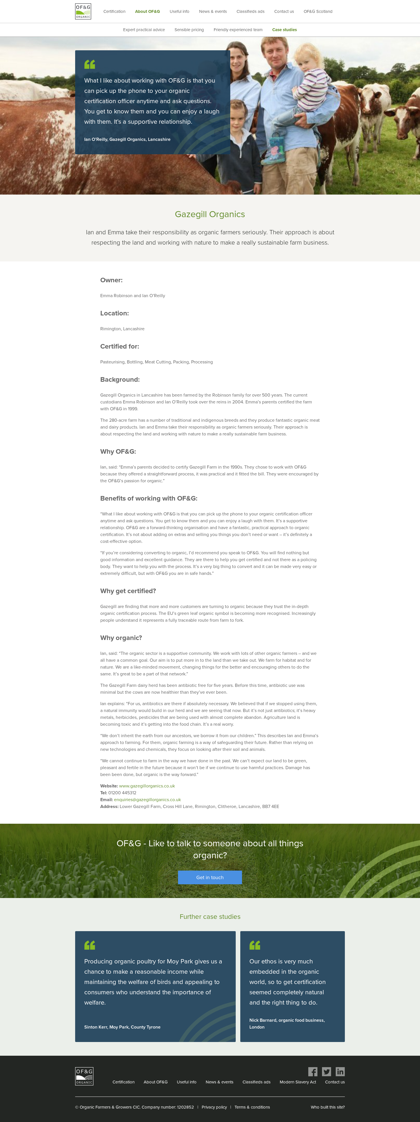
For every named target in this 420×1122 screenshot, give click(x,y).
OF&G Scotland (318, 11)
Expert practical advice (144, 29)
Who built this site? (328, 1107)
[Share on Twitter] (326, 1071)
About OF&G (147, 11)
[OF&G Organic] (83, 11)
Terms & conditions (252, 1107)
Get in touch (210, 877)
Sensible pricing (189, 29)
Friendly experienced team (238, 29)
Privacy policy (214, 1107)
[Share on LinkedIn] (340, 1071)
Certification (114, 11)
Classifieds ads (251, 11)
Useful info (179, 11)
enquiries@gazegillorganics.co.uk (147, 800)
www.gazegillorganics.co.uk (147, 786)
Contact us (284, 11)
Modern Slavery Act (298, 1082)
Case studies (284, 29)
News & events (213, 11)
